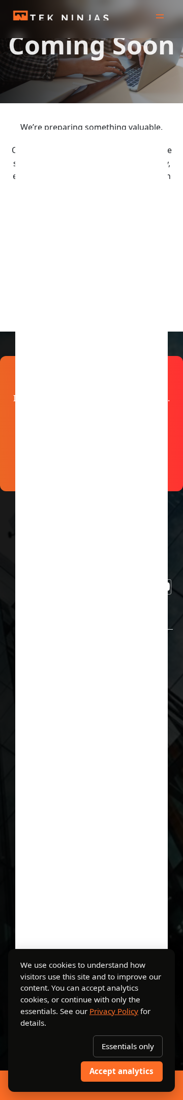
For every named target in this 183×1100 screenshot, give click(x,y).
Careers (34, 921)
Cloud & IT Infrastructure (67, 710)
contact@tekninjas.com (92, 238)
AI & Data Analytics (56, 729)
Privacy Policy (113, 1011)
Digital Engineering (55, 692)
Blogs (28, 864)
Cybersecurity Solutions (65, 767)
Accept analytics (121, 1071)
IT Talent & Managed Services (77, 786)
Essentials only (128, 1046)
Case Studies (43, 883)
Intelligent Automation (62, 748)
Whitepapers (44, 902)
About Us (36, 846)
